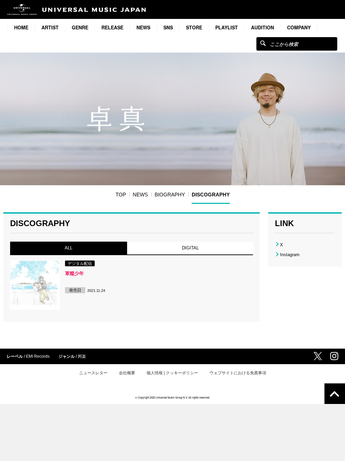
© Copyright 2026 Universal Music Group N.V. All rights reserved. (172, 397)
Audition (262, 27)
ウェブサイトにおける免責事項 (238, 373)
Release (112, 27)
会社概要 (127, 373)
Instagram (290, 254)
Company (299, 27)
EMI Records (38, 356)
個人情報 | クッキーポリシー (172, 373)
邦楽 (82, 356)
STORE (194, 27)
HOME (21, 27)
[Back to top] (334, 393)
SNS (168, 27)
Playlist (226, 27)
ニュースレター (93, 373)
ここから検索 (263, 43)
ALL (68, 247)
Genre (80, 27)
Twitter (318, 356)
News (143, 27)
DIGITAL (190, 247)
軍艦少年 (74, 273)
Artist (50, 27)
